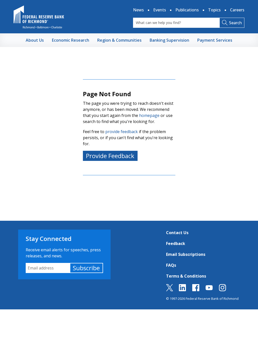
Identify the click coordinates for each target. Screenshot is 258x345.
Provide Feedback (110, 156)
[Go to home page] (39, 17)
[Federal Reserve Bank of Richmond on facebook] (195, 289)
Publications (187, 10)
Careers (237, 10)
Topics (214, 10)
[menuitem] (35, 40)
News (138, 10)
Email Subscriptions (185, 254)
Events (159, 10)
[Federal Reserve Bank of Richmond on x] (169, 289)
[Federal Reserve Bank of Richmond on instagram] (222, 289)
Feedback (175, 243)
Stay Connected (49, 238)
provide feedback (121, 131)
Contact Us (177, 232)
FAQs (171, 265)
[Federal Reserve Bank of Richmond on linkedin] (182, 289)
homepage (149, 115)
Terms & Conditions (186, 276)
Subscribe (86, 268)
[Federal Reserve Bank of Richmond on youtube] (209, 289)
